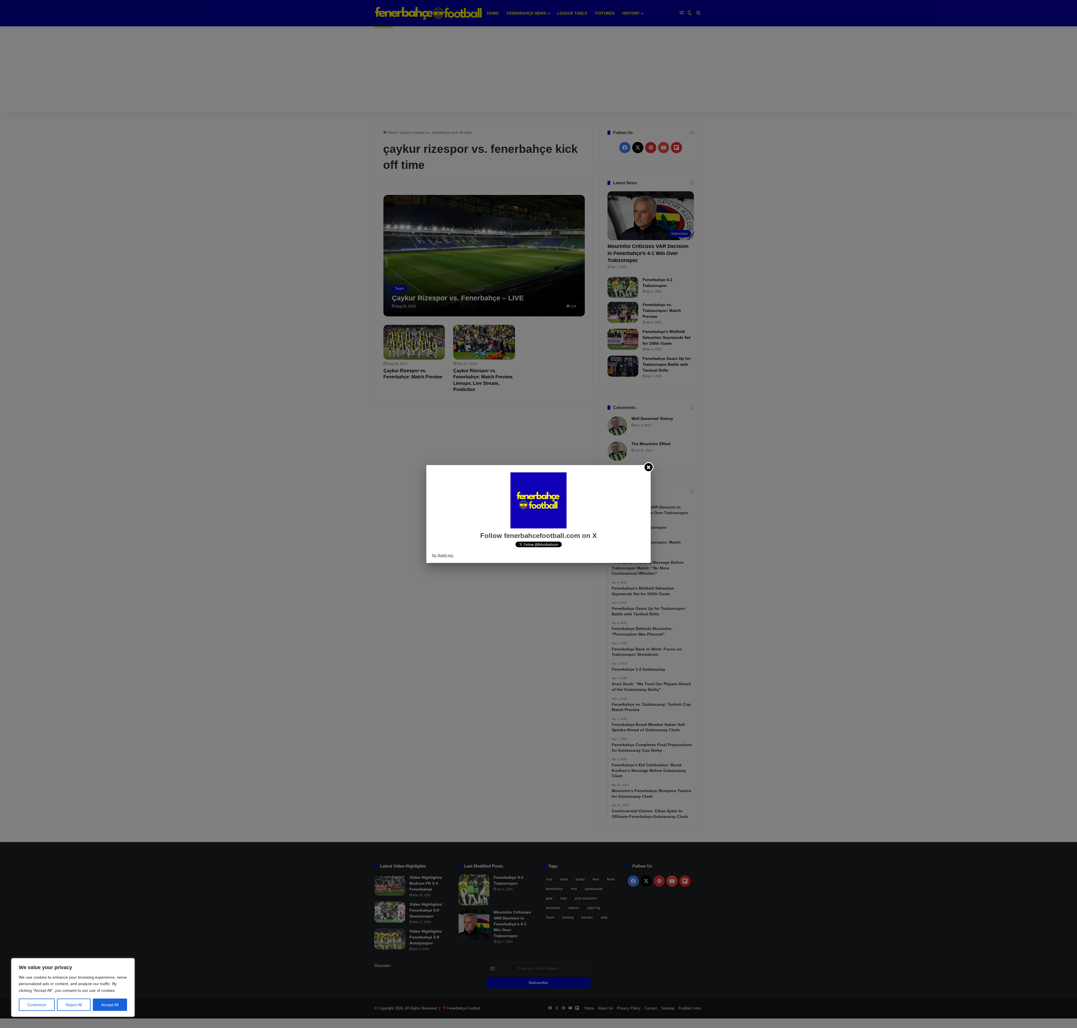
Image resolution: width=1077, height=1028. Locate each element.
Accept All (109, 1004)
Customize (36, 1004)
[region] (73, 987)
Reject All (74, 1004)
